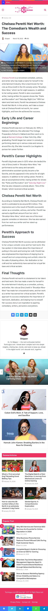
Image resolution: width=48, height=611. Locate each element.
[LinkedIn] (22, 315)
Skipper (7, 38)
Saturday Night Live (37, 183)
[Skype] (26, 315)
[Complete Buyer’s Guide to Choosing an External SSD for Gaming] (8, 552)
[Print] (35, 315)
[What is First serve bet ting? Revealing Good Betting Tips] (12, 466)
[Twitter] (17, 315)
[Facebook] (13, 315)
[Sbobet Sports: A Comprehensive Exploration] (35, 493)
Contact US (26, 602)
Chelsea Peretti (8, 78)
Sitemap (35, 602)
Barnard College (15, 137)
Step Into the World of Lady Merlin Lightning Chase (21, 377)
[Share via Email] (30, 315)
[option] (24, 372)
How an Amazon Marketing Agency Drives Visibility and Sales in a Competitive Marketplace (30, 575)
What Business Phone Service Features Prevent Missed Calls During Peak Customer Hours (31, 540)
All (10, 18)
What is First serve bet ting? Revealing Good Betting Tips (11, 476)
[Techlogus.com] (24, 9)
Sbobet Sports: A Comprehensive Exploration (31, 504)
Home (5, 18)
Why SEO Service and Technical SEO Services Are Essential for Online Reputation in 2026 (30, 529)
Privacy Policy (15, 602)
